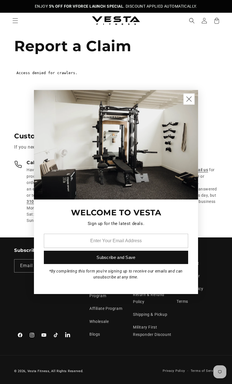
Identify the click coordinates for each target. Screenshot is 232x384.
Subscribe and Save (115, 257)
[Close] (189, 99)
